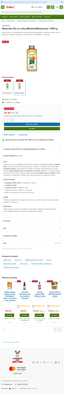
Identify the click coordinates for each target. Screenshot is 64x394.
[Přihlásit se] (52, 7)
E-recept (4, 17)
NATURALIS (6, 25)
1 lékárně (40, 320)
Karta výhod (14, 17)
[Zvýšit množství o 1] (12, 120)
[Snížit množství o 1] (5, 120)
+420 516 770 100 (22, 384)
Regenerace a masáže (10, 263)
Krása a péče (7, 260)
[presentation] (9, 285)
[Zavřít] (62, 2)
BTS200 (20, 2)
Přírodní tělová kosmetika (11, 267)
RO (35, 388)
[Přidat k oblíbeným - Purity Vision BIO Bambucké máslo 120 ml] (60, 281)
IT (36, 388)
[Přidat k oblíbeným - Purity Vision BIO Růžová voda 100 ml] (45, 281)
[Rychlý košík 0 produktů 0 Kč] (61, 7)
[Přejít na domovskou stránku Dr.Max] (10, 7)
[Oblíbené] (48, 7)
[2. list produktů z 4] (5, 329)
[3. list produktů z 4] (8, 329)
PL (32, 388)
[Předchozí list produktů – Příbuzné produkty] (56, 329)
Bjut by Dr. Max (37, 17)
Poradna (47, 17)
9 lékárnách (26, 320)
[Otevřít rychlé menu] (2, 7)
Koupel (49, 260)
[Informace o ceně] (17, 112)
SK (30, 388)
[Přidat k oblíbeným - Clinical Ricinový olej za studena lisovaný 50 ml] (30, 281)
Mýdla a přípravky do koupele (34, 260)
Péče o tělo (18, 260)
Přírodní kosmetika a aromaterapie (41, 263)
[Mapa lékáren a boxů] (32, 7)
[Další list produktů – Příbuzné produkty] (60, 329)
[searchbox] (32, 12)
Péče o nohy (23, 263)
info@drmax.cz (8, 384)
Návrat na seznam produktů (11, 342)
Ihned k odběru (25, 17)
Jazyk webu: (4, 388)
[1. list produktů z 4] (3, 329)
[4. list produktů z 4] (10, 329)
